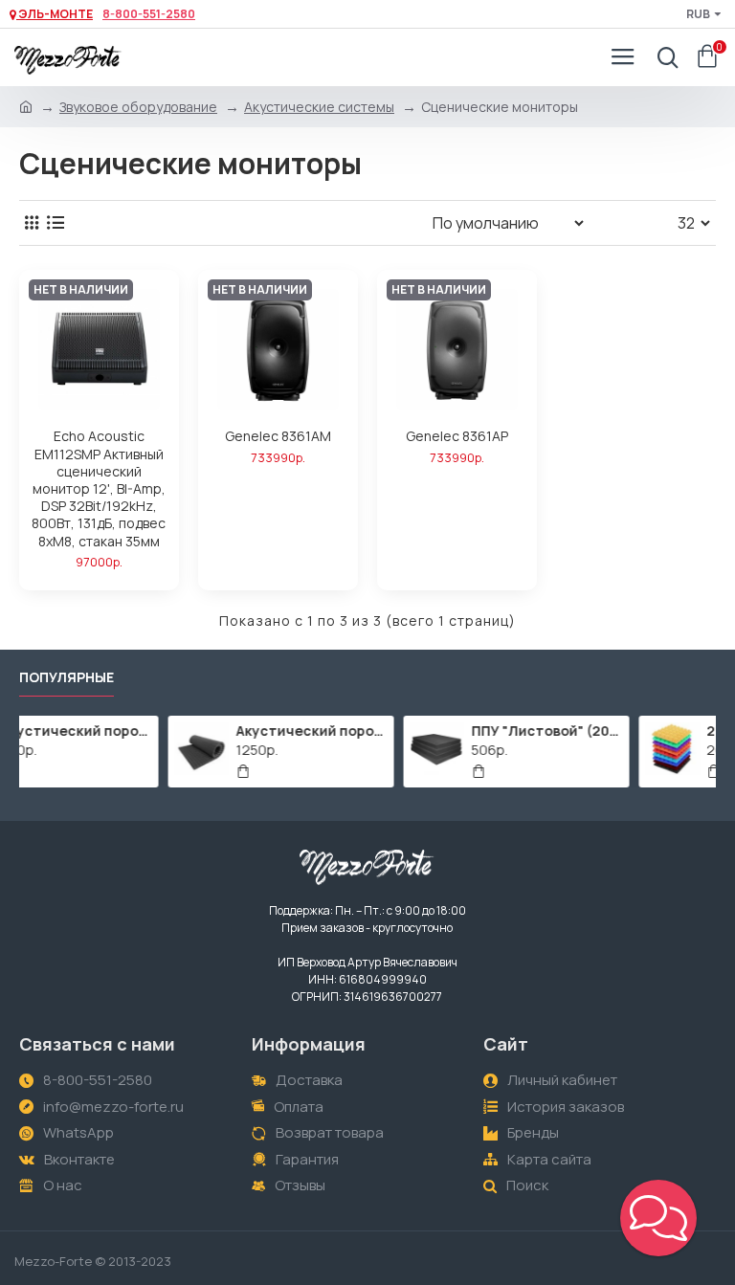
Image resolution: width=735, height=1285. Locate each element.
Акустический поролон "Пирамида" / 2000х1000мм (387, 731)
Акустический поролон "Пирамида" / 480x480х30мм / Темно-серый (152, 731)
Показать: (636, 222)
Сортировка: (355, 222)
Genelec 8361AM (278, 436)
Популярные (66, 677)
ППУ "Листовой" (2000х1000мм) (622, 731)
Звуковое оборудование (138, 107)
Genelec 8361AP (457, 436)
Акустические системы (319, 107)
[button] (658, 1218)
